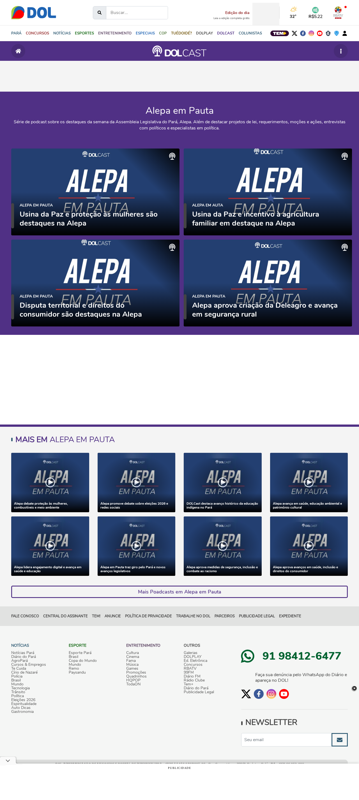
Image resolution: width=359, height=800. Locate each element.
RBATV (190, 669)
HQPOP (133, 680)
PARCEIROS (225, 616)
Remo (74, 669)
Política (17, 696)
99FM (189, 672)
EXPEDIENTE (290, 616)
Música (132, 665)
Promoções (136, 672)
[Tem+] (279, 33)
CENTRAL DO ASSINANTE (65, 616)
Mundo (17, 684)
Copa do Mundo (83, 661)
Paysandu (77, 672)
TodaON (133, 684)
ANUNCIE (113, 616)
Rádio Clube (194, 680)
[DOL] (33, 13)
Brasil (16, 680)
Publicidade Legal (257, 616)
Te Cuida (18, 669)
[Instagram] (311, 33)
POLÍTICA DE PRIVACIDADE (148, 616)
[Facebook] (303, 33)
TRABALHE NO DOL (193, 616)
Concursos (193, 665)
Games (132, 669)
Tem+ (188, 684)
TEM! (96, 616)
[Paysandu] (336, 33)
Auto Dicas (21, 708)
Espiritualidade (23, 704)
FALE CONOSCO (25, 616)
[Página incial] (18, 51)
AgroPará (19, 661)
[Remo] (328, 33)
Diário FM (192, 676)
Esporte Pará (80, 653)
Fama (131, 661)
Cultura (132, 653)
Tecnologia (20, 688)
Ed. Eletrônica (195, 661)
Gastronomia (22, 712)
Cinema (132, 657)
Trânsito (18, 692)
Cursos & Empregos (28, 665)
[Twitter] (294, 33)
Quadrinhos (136, 676)
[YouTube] (320, 33)
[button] (62, 33)
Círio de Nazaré (24, 672)
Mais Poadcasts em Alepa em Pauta (179, 591)
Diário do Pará (23, 657)
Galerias (190, 653)
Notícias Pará (22, 653)
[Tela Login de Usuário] (344, 33)
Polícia (16, 676)
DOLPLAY (192, 657)
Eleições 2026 (23, 700)
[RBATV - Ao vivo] (338, 12)
